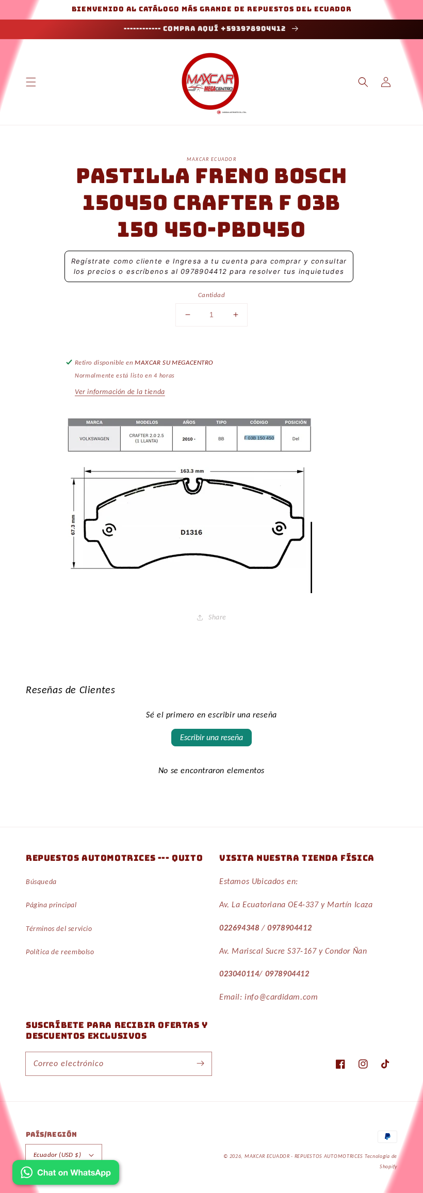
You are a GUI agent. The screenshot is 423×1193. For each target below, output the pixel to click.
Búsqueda (41, 881)
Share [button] (217, 617)
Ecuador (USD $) (57, 1154)
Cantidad (211, 295)
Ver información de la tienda (120, 391)
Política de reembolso (60, 951)
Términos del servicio (59, 928)
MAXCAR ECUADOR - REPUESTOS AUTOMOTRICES (305, 1156)
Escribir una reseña (211, 737)
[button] (31, 82)
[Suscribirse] (200, 1063)
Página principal (51, 905)
